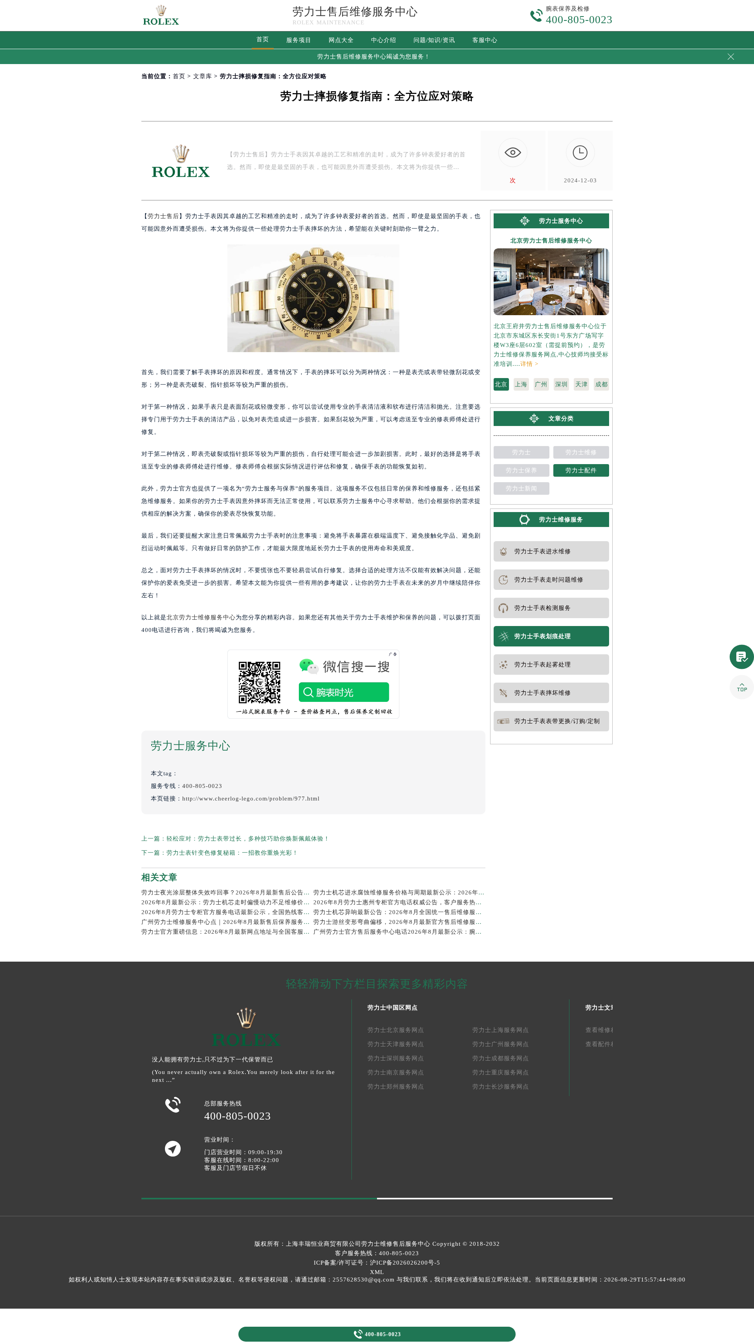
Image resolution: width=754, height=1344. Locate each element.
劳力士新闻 (521, 488)
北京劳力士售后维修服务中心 (551, 241)
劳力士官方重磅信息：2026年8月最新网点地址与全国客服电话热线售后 (241, 932)
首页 (262, 39)
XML (377, 1272)
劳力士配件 (581, 470)
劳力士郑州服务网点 (396, 1086)
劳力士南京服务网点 (396, 1072)
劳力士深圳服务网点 (396, 1058)
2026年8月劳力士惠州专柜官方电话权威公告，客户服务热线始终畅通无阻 (416, 902)
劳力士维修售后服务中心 (395, 1244)
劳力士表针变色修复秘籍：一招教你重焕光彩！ (232, 853)
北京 (501, 384)
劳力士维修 (581, 452)
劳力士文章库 (604, 1007)
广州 (541, 384)
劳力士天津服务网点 (396, 1044)
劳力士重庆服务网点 (500, 1072)
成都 (601, 384)
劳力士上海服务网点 (500, 1030)
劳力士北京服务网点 (396, 1030)
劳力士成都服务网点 (500, 1058)
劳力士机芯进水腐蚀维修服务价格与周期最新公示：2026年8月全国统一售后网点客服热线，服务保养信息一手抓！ (473, 892)
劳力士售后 (163, 216)
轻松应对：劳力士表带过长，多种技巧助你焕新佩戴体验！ (248, 838)
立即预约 (377, 688)
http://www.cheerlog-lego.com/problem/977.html (251, 798)
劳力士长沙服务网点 (500, 1086)
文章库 (202, 76)
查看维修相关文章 (611, 1030)
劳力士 (521, 452)
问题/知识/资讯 (434, 40)
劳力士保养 (521, 470)
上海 (521, 384)
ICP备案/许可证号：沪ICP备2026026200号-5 (377, 1263)
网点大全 (341, 40)
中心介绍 (383, 40)
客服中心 (485, 40)
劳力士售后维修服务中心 (355, 12)
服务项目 (298, 40)
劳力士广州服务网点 (500, 1044)
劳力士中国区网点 (393, 1007)
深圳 (561, 384)
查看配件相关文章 (611, 1044)
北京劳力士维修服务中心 (201, 617)
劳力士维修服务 (561, 519)
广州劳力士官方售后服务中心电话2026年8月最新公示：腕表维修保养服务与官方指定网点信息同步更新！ (460, 932)
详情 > (529, 364)
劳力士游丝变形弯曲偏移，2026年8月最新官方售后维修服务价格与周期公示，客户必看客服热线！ (451, 922)
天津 (581, 384)
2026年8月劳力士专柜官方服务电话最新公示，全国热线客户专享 (231, 912)
